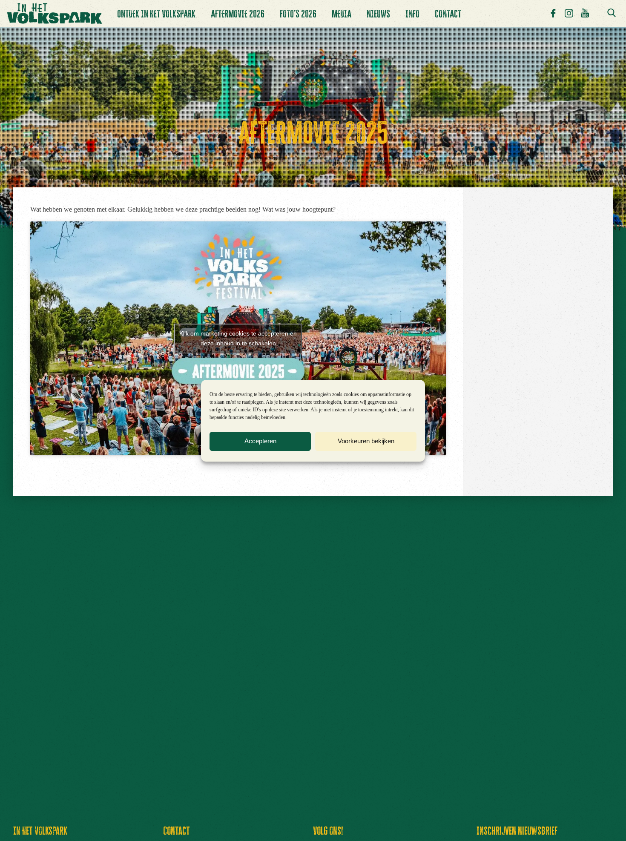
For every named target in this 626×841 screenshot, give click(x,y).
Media (341, 13)
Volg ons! (328, 830)
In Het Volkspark (40, 830)
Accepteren (260, 444)
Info (412, 13)
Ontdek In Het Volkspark (156, 13)
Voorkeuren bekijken (366, 444)
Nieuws (378, 13)
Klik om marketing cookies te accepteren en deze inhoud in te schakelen (238, 338)
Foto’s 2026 (298, 13)
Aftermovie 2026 (237, 13)
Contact (448, 13)
